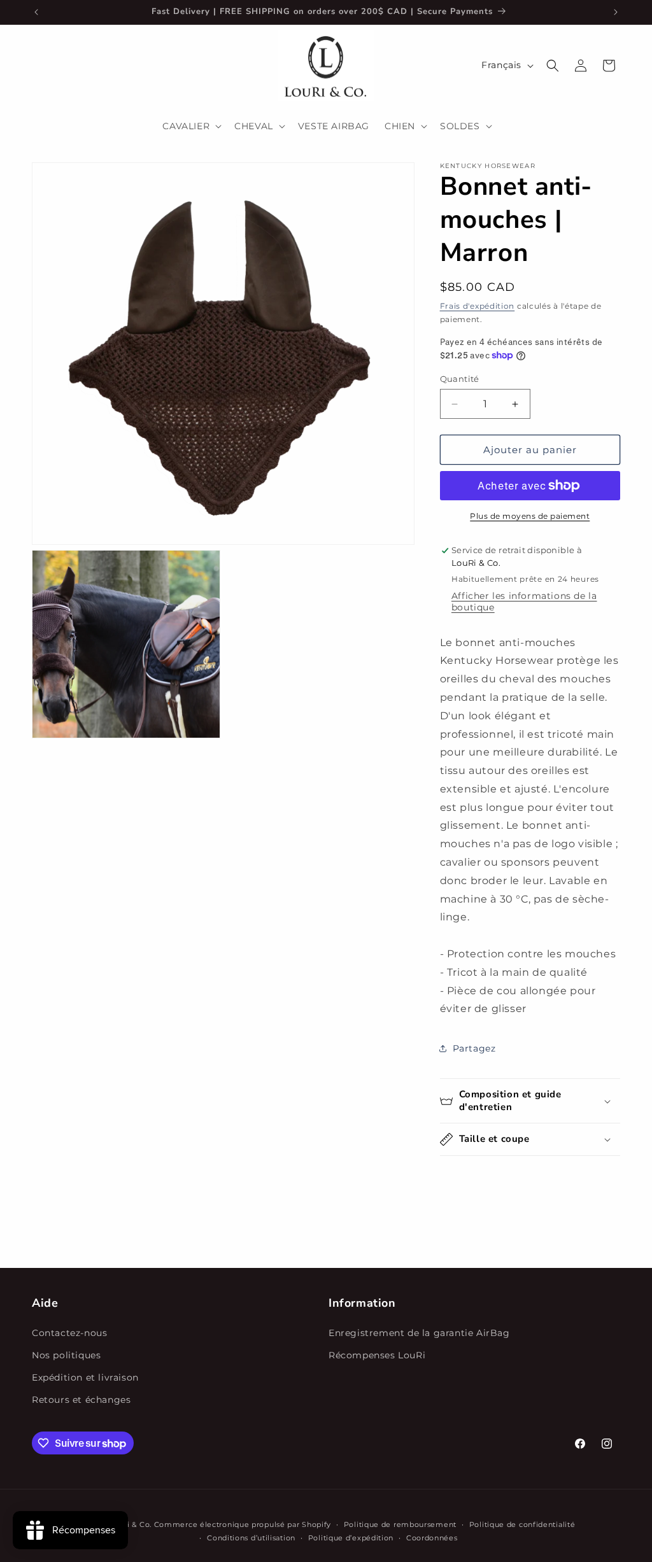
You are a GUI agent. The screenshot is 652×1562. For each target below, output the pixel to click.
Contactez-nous (69, 1333)
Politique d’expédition (350, 1537)
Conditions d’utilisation (251, 1537)
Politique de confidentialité (522, 1524)
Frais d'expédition (477, 306)
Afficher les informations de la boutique (524, 601)
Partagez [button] (474, 1048)
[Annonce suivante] (616, 12)
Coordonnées (432, 1537)
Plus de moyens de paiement (530, 516)
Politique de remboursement (400, 1524)
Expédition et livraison (85, 1377)
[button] (191, 126)
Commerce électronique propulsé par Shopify (242, 1524)
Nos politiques (66, 1355)
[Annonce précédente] (36, 12)
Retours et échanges (81, 1399)
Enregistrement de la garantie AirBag (419, 1333)
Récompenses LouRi (377, 1355)
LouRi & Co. (130, 1524)
